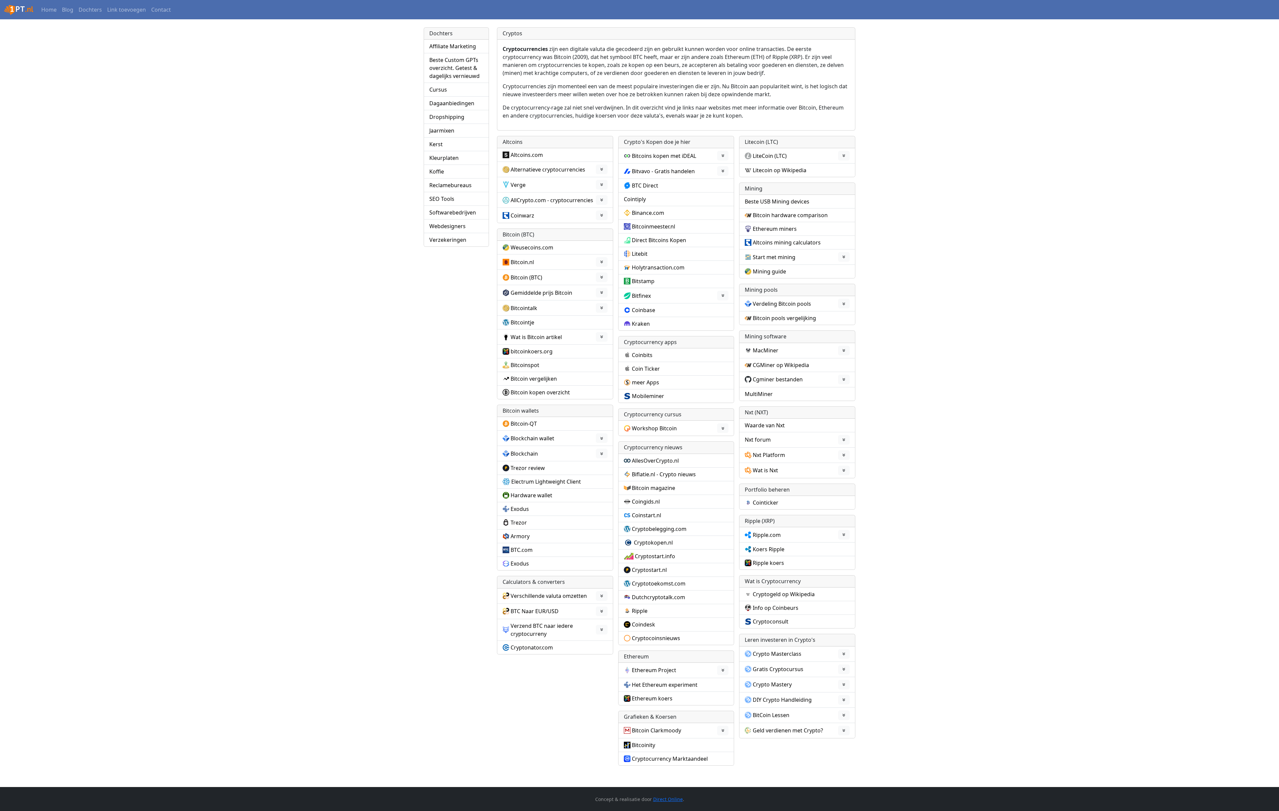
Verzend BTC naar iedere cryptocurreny (542, 629)
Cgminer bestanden (778, 379)
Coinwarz (522, 215)
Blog (67, 9)
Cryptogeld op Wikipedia (784, 594)
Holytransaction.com (658, 267)
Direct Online (668, 799)
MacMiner (765, 350)
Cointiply (635, 199)
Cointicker (765, 502)
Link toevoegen (126, 9)
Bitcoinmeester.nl (653, 226)
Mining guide (769, 271)
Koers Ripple (768, 549)
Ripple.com (767, 535)
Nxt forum (758, 439)
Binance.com (648, 212)
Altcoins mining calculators (787, 242)
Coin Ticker (646, 368)
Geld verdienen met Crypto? (788, 730)
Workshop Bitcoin (654, 428)
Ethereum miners (775, 228)
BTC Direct (645, 185)
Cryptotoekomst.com (658, 583)
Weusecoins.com (532, 247)
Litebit (639, 253)
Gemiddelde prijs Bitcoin (541, 292)
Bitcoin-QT (524, 423)
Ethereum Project (654, 670)
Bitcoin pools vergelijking (784, 318)
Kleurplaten (444, 158)
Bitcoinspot (525, 365)
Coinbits (642, 355)
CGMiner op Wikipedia (781, 365)
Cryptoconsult (770, 621)
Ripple (639, 610)
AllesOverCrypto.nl (655, 460)
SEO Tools (441, 199)
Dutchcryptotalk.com (658, 597)
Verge (518, 185)
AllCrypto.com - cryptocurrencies (552, 200)
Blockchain (524, 453)
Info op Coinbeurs (775, 607)
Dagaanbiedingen (451, 103)
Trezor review (528, 468)
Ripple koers (768, 563)
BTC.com (522, 550)
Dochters (90, 9)
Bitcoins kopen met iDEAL (664, 156)
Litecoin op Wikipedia (779, 170)
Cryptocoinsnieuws (656, 638)
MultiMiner (759, 394)
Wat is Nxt (765, 470)
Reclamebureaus (450, 185)
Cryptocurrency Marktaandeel (670, 758)
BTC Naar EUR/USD (535, 611)
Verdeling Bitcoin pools (782, 303)
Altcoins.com (527, 155)
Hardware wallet (531, 495)
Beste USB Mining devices (777, 201)
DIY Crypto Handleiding (782, 699)
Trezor (519, 522)
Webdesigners (447, 226)
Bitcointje (522, 322)
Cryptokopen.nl (653, 542)
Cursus (438, 89)
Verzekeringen (447, 239)
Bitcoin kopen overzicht (540, 392)
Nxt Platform (769, 455)
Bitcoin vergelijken (534, 378)
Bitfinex (641, 295)
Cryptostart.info (655, 556)
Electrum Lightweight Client (546, 481)
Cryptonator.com (532, 647)
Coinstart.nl (646, 515)
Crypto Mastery (772, 684)
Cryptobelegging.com (659, 529)
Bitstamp (643, 281)
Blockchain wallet (532, 438)
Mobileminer (648, 396)
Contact (161, 9)
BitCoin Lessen (771, 715)
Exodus (520, 509)
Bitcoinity (643, 745)
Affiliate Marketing (452, 46)
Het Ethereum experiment (664, 684)
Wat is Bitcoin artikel (536, 337)
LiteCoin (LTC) (770, 156)
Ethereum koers (652, 698)
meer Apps (645, 382)
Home (49, 9)
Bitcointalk (524, 308)
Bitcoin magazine (653, 488)
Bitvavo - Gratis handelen (663, 171)
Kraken (641, 323)
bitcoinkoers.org (532, 351)
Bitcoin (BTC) (526, 277)
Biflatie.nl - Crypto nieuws (664, 474)
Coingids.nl (646, 501)
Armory (520, 536)
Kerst (436, 144)
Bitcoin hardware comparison (790, 215)
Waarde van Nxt (765, 425)
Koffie (436, 171)
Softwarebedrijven (452, 212)
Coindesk (643, 624)
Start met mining (774, 257)
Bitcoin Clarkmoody (656, 730)
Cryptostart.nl (649, 570)
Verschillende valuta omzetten (549, 596)
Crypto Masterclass (777, 653)
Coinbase (643, 310)
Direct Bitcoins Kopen (659, 240)
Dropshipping (446, 117)
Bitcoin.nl (522, 262)
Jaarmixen (441, 130)
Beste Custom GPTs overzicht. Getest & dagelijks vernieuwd (454, 68)
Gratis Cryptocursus (778, 669)
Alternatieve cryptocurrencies (548, 169)
